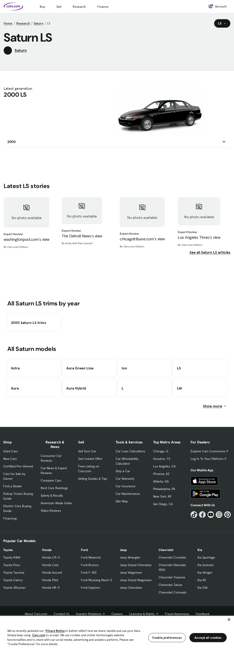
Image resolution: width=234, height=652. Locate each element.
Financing (10, 518)
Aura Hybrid (76, 388)
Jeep (123, 550)
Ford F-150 (88, 572)
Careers (117, 614)
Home (8, 23)
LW (179, 388)
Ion (124, 368)
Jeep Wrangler (130, 557)
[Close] (229, 620)
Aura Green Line (79, 368)
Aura (15, 388)
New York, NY (162, 496)
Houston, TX (161, 459)
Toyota (8, 550)
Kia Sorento (205, 565)
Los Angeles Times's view (199, 237)
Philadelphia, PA (164, 489)
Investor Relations (88, 614)
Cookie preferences (167, 638)
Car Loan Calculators (130, 451)
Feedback (203, 614)
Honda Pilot (50, 580)
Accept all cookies (208, 638)
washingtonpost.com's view (26, 239)
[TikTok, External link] (194, 514)
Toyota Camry (13, 580)
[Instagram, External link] (219, 514)
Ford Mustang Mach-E (96, 580)
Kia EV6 (202, 588)
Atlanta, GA (161, 481)
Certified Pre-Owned (18, 466)
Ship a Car (123, 471)
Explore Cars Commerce (208, 451)
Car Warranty (125, 479)
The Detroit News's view (82, 236)
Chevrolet (166, 550)
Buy (42, 7)
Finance (103, 7)
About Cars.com (36, 614)
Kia (199, 550)
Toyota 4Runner (14, 588)
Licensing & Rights (141, 614)
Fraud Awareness (177, 614)
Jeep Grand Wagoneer (136, 580)
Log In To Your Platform (207, 459)
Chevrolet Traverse (172, 577)
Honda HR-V (51, 588)
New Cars (10, 459)
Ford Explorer (90, 588)
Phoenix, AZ (161, 474)
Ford (84, 550)
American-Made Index (56, 503)
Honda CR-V (51, 557)
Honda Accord (52, 572)
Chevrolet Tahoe (170, 585)
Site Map (122, 501)
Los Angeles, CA (164, 466)
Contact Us (61, 614)
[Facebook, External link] (202, 514)
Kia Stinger (204, 572)
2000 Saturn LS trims (28, 322)
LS (179, 368)
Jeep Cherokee (131, 588)
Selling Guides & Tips (92, 479)
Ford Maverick (91, 557)
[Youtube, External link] (210, 514)
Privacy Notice (55, 631)
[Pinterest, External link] (227, 514)
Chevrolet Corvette (172, 557)
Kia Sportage (206, 557)
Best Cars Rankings (54, 488)
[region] (117, 633)
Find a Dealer (12, 486)
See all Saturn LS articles (209, 252)
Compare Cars (51, 480)
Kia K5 (201, 580)
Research (79, 7)
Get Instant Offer (90, 459)
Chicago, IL (161, 451)
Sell (58, 7)
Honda (46, 550)
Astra (15, 368)
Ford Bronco (90, 565)
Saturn (38, 23)
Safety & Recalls (52, 495)
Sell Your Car (87, 451)
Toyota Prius (11, 565)
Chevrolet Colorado (172, 592)
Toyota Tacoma (13, 572)
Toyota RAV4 (11, 557)
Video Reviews (51, 511)
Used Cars (10, 451)
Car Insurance (126, 486)
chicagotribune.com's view (142, 238)
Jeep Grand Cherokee (136, 565)
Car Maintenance (128, 494)
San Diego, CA (163, 504)
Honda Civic (50, 565)
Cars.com (38, 635)
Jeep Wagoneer (131, 572)
